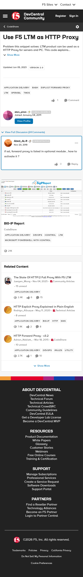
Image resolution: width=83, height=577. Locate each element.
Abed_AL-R (20, 141)
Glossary (41, 444)
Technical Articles (41, 403)
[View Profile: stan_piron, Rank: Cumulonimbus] (8, 115)
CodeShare (13, 26)
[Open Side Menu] (5, 16)
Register (60, 16)
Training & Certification (41, 459)
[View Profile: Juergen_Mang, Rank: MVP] (8, 280)
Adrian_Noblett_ (23, 339)
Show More (13, 55)
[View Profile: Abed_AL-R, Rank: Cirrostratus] (8, 143)
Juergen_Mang (22, 281)
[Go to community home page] (28, 16)
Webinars (41, 451)
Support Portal (41, 489)
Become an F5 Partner (41, 512)
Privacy (44, 550)
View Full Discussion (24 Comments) (25, 132)
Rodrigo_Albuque (23, 310)
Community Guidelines (41, 410)
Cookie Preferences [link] (41, 563)
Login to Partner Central (41, 516)
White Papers (41, 440)
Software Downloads (41, 485)
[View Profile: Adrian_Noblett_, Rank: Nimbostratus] (8, 339)
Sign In (73, 16)
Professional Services (41, 478)
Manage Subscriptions (41, 474)
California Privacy (61, 550)
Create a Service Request (41, 482)
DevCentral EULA (41, 414)
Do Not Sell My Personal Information (41, 556)
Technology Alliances (41, 508)
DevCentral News (41, 395)
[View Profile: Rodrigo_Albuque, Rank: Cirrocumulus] (8, 310)
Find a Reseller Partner (41, 504)
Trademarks (18, 550)
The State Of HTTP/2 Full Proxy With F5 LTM (42, 277)
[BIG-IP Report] (41, 199)
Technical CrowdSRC (41, 406)
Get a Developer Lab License (41, 417)
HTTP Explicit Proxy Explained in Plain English (44, 306)
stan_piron (20, 112)
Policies (33, 550)
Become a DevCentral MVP (41, 421)
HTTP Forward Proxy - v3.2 (31, 335)
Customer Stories (41, 448)
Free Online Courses (41, 455)
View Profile (23, 121)
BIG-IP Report (14, 223)
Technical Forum (41, 399)
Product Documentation (41, 437)
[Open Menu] (77, 26)
